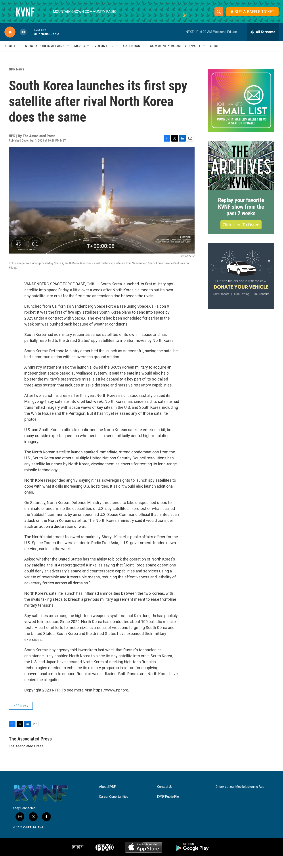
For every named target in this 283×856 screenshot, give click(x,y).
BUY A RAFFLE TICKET (254, 11)
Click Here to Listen (241, 224)
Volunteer (104, 46)
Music (79, 46)
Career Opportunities (113, 796)
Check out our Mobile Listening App (240, 786)
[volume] (23, 32)
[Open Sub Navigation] (19, 46)
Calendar (131, 46)
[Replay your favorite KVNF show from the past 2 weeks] (241, 166)
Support (193, 46)
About (9, 46)
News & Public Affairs (45, 46)
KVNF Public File (168, 796)
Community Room (165, 46)
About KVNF (107, 786)
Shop (215, 46)
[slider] (30, 32)
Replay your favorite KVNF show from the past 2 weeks (241, 207)
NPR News (16, 69)
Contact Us (164, 786)
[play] (9, 32)
